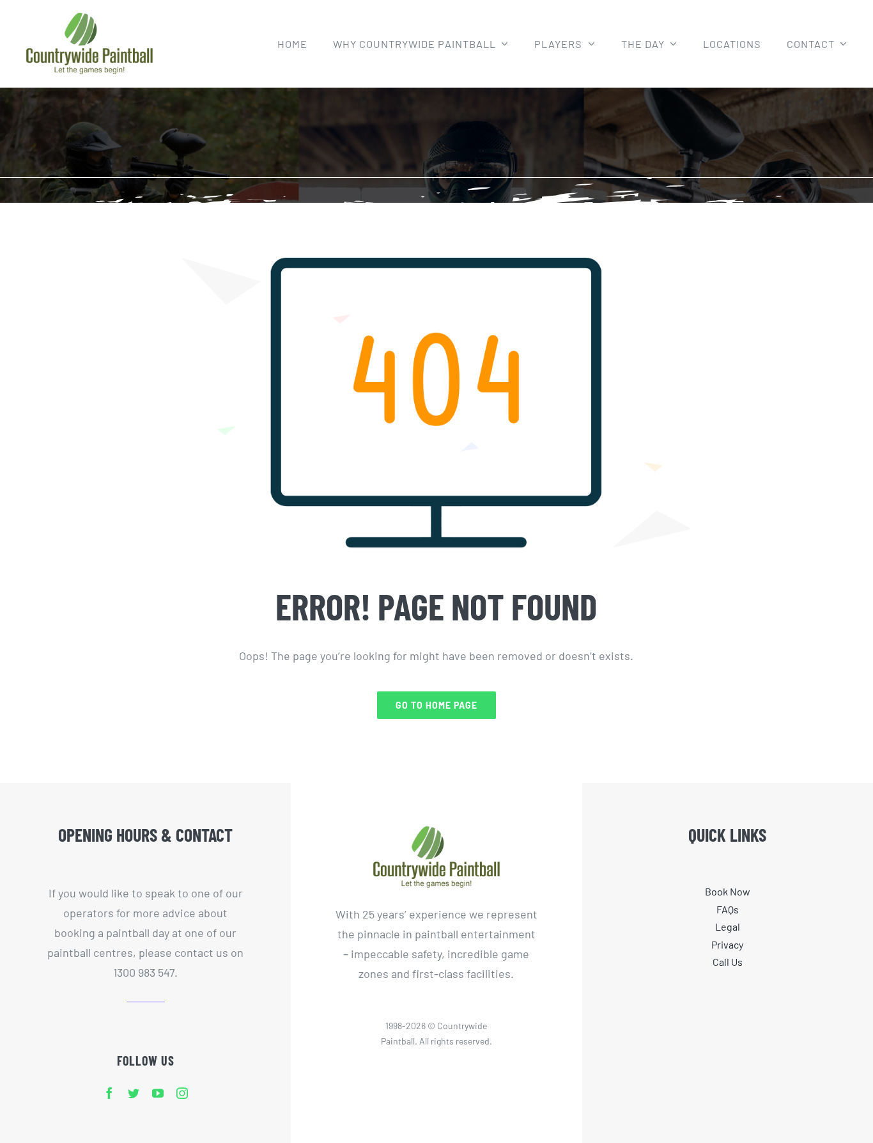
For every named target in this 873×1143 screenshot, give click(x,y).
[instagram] (182, 1093)
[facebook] (109, 1093)
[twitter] (133, 1093)
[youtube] (158, 1093)
